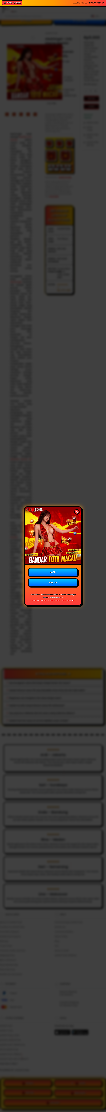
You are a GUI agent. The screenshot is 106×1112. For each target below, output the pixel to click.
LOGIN (53, 572)
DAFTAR (53, 582)
